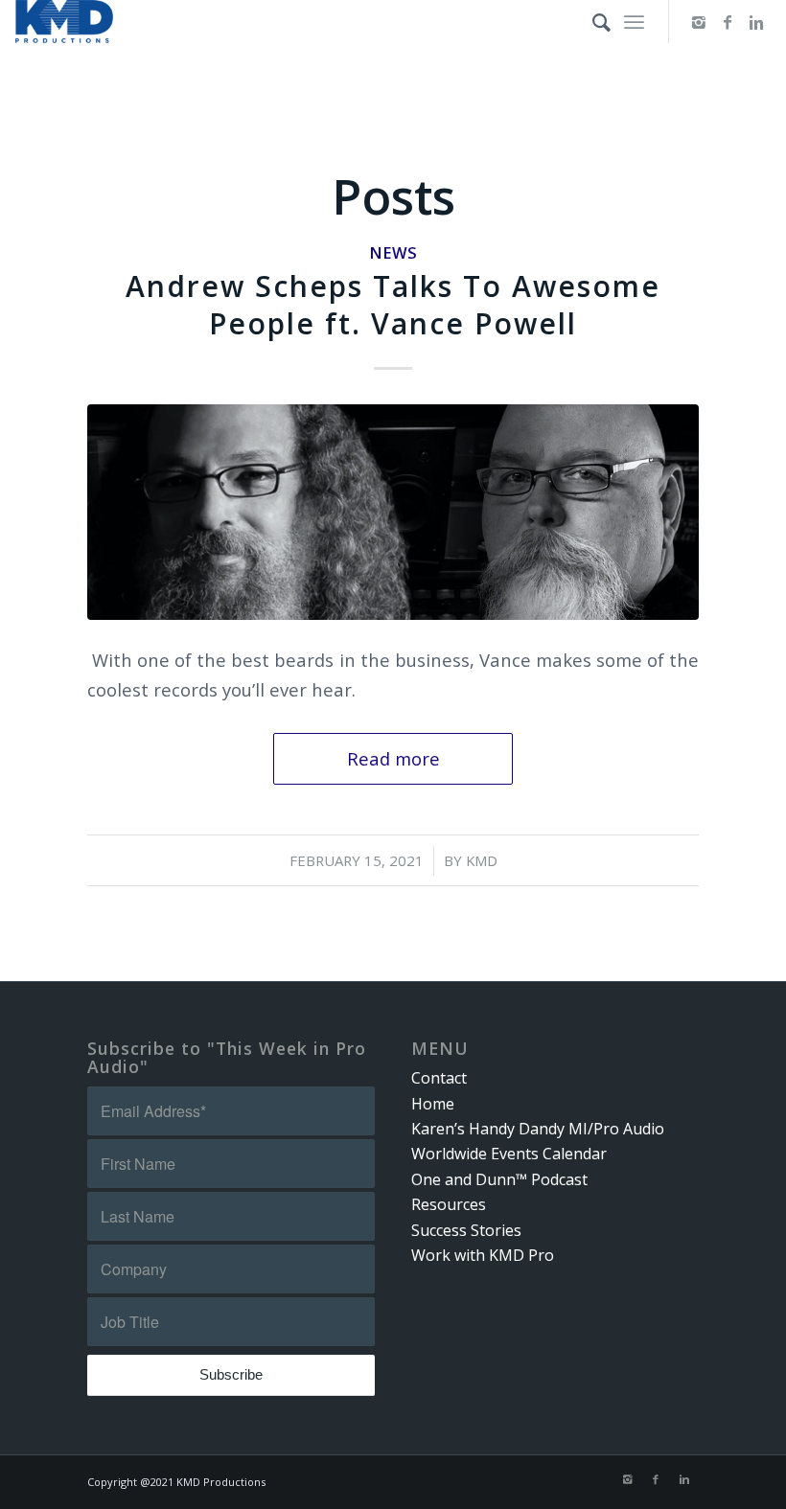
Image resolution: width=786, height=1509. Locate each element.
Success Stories (466, 1230)
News (393, 252)
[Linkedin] (756, 22)
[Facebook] (727, 22)
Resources (448, 1204)
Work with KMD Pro (482, 1255)
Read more (393, 758)
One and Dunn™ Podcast (499, 1179)
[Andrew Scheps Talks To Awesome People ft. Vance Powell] (393, 512)
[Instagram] (698, 22)
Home (432, 1103)
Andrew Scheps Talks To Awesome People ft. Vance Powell (393, 304)
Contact (439, 1077)
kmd (481, 860)
